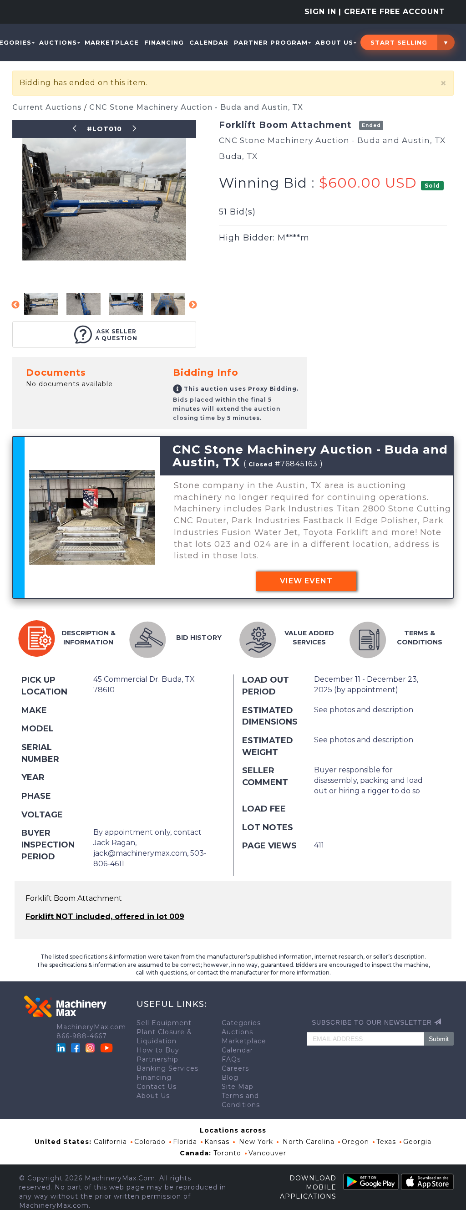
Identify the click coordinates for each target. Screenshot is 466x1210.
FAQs (231, 1059)
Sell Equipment (164, 1023)
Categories (241, 1023)
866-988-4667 (81, 1036)
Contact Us (157, 1086)
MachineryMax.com (91, 1027)
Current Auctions (48, 107)
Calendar (208, 42)
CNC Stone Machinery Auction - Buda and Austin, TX (196, 107)
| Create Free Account (392, 11)
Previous (15, 305)
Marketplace (112, 42)
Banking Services (167, 1068)
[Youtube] (106, 1047)
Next (193, 305)
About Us (334, 42)
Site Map (237, 1086)
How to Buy (158, 1050)
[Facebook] (75, 1047)
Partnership (157, 1059)
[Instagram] (91, 1047)
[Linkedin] (62, 1047)
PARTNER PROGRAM (271, 42)
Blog (230, 1077)
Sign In (320, 11)
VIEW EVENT (306, 581)
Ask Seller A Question (116, 335)
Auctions (58, 42)
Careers (235, 1068)
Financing (164, 42)
